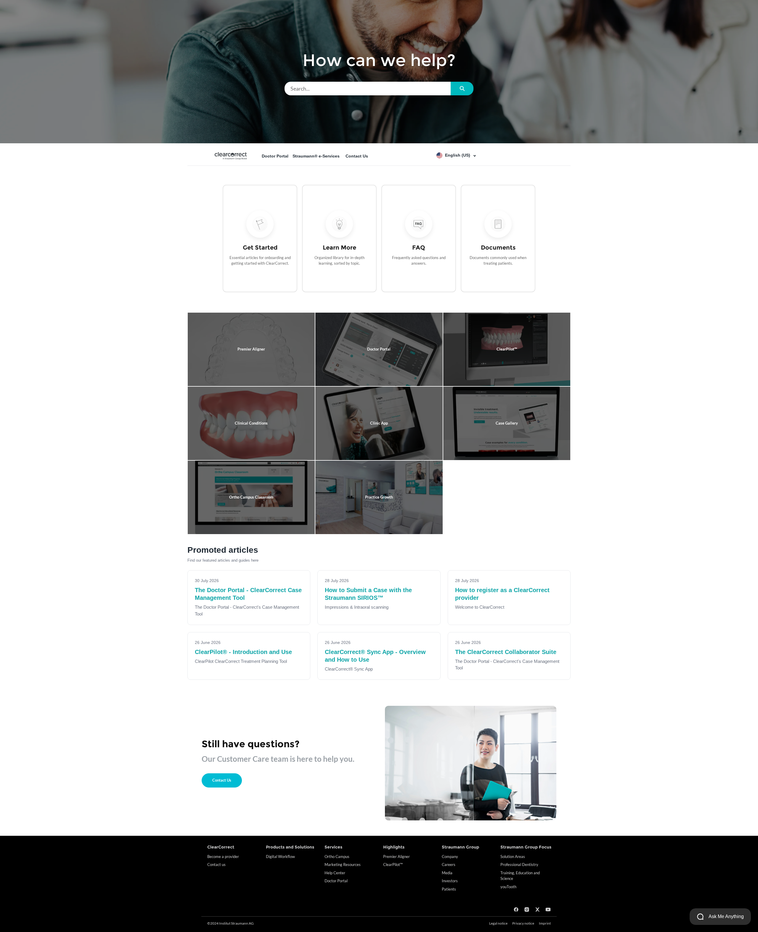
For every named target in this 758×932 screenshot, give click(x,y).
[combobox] (368, 88)
